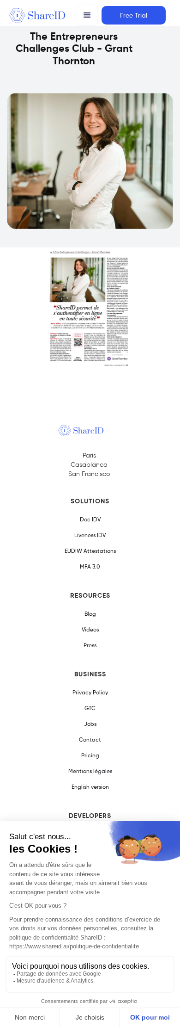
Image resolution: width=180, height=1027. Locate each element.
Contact (90, 739)
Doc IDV (90, 519)
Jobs (90, 723)
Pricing (90, 755)
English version (90, 786)
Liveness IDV (90, 535)
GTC (90, 708)
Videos (90, 629)
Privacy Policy (90, 692)
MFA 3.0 (90, 566)
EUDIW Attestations (90, 550)
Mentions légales (90, 770)
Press (90, 645)
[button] (87, 15)
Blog (90, 613)
